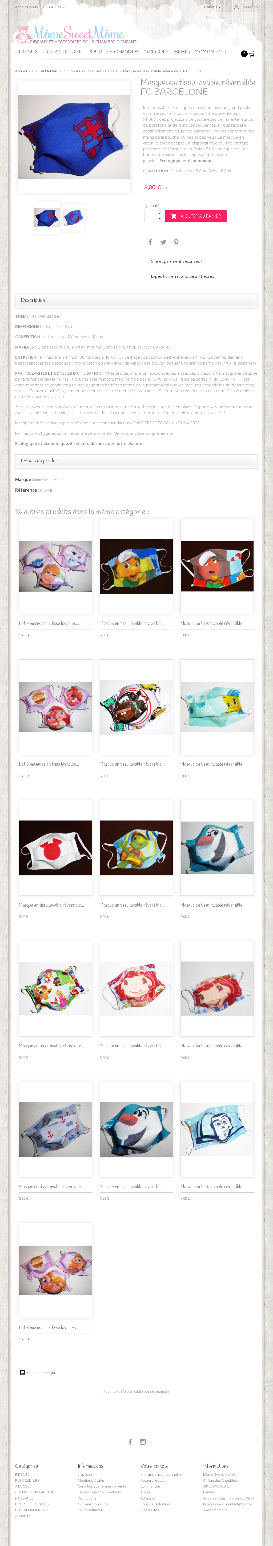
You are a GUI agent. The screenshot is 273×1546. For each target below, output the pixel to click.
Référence (26, 490)
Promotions (87, 1498)
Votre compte (154, 1466)
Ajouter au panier (196, 216)
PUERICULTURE (62, 52)
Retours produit (153, 1480)
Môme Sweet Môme (48, 479)
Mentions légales (91, 1480)
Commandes (150, 1486)
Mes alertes (149, 1510)
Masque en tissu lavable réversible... (132, 624)
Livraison (85, 1474)
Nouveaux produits (93, 1504)
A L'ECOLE (156, 52)
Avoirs (145, 1492)
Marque (23, 479)
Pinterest (176, 242)
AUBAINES (23, 1515)
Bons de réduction (155, 1504)
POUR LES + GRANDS (113, 52)
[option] (74, 137)
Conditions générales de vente (102, 1486)
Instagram (143, 1442)
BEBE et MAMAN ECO (200, 52)
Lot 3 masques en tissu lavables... (49, 624)
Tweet (163, 242)
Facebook (130, 1442)
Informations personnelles (161, 1474)
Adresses (147, 1498)
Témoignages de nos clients (100, 1492)
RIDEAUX (26, 52)
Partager (150, 242)
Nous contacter (90, 1510)
